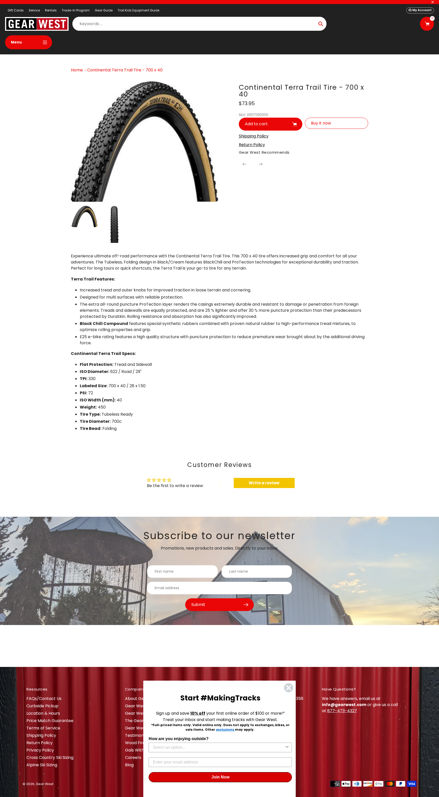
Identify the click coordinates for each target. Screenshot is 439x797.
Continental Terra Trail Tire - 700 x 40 (125, 70)
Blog (129, 765)
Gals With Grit (139, 750)
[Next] (260, 164)
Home (77, 70)
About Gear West (142, 698)
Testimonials (137, 735)
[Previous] (244, 164)
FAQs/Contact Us (43, 698)
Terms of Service (43, 728)
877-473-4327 (342, 711)
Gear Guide (104, 10)
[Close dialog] (289, 688)
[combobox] (219, 747)
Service (34, 10)
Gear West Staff (141, 728)
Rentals (51, 10)
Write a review (264, 483)
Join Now (220, 777)
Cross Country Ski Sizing (49, 757)
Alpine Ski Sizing (41, 765)
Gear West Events (143, 713)
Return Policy (39, 743)
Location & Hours (43, 713)
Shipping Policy (41, 735)
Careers (133, 757)
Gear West (44, 784)
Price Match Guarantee (49, 721)
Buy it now (321, 123)
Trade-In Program (76, 10)
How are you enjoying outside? (179, 739)
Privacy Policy (40, 750)
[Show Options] (287, 747)
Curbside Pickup (42, 706)
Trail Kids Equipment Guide (138, 10)
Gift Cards (16, 10)
